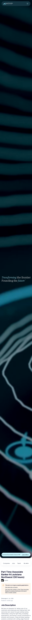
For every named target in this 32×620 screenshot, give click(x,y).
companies (6, 563)
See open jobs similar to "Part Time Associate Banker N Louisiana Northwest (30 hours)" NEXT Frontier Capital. (17, 591)
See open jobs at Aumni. (11, 587)
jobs (13, 563)
